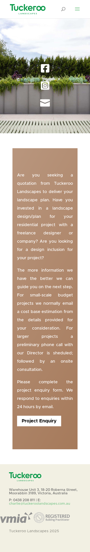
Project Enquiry (45, 134)
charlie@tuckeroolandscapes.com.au (39, 503)
